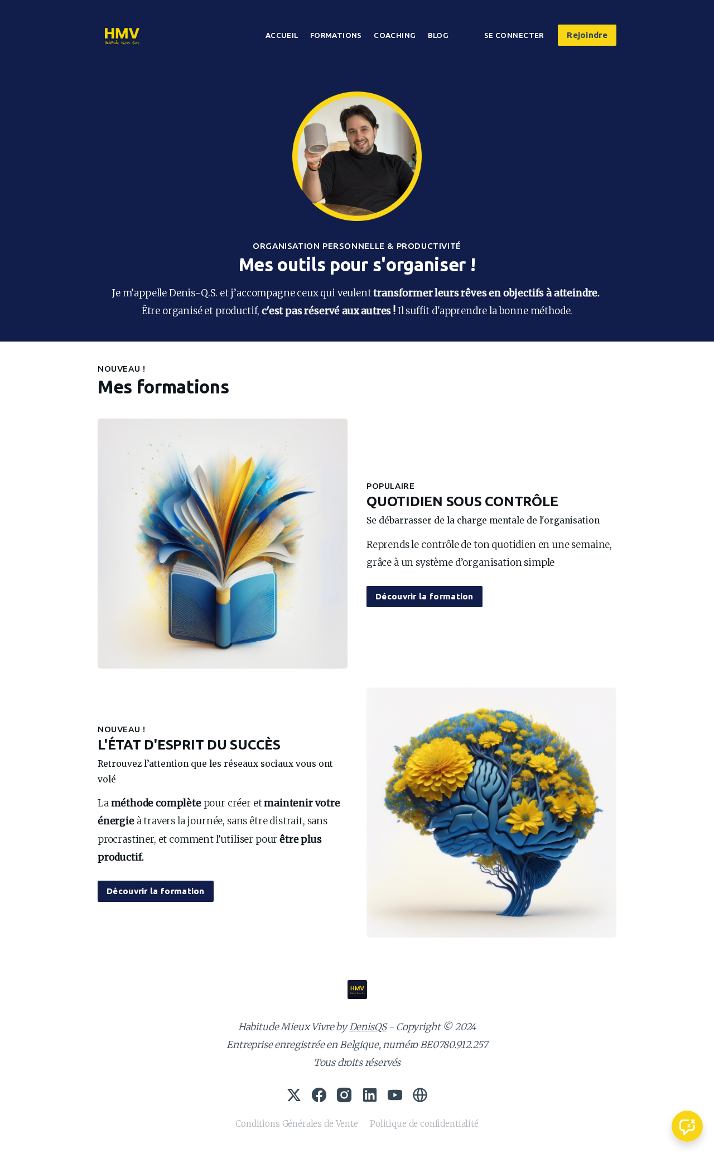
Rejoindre (587, 35)
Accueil (282, 35)
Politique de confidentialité (424, 1123)
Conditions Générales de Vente (296, 1123)
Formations (336, 35)
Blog (438, 35)
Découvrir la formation (424, 596)
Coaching (395, 35)
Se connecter (514, 35)
